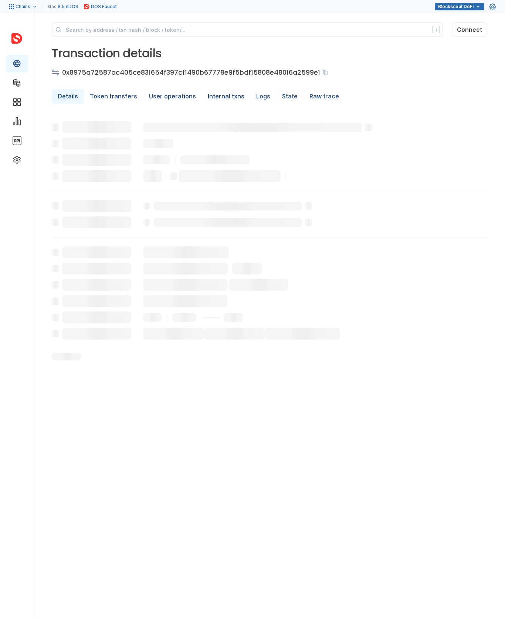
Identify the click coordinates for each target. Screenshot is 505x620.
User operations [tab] (172, 96)
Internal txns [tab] (226, 96)
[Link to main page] (16, 38)
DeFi (456, 6)
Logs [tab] (263, 96)
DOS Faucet (104, 6)
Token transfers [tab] (113, 96)
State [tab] (290, 96)
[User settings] (492, 6)
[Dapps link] (17, 102)
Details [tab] (68, 96)
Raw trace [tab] (324, 96)
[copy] (327, 72)
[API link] (17, 140)
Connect (469, 29)
